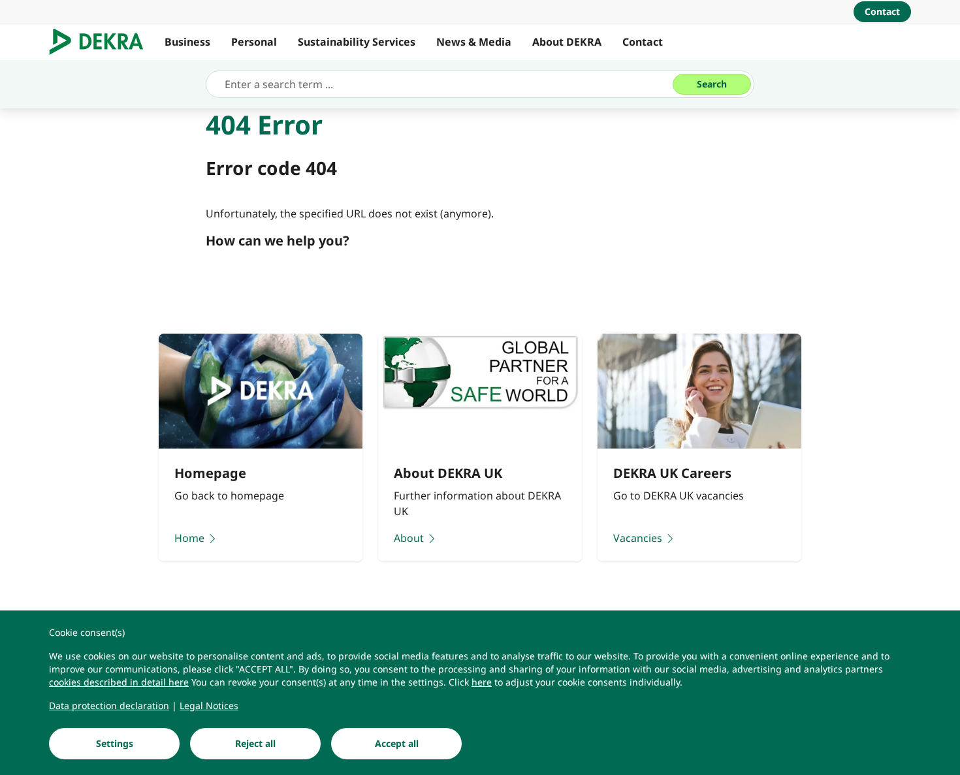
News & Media (473, 42)
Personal (254, 42)
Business (187, 42)
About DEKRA (566, 42)
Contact (642, 42)
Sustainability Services (356, 42)
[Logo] (101, 42)
